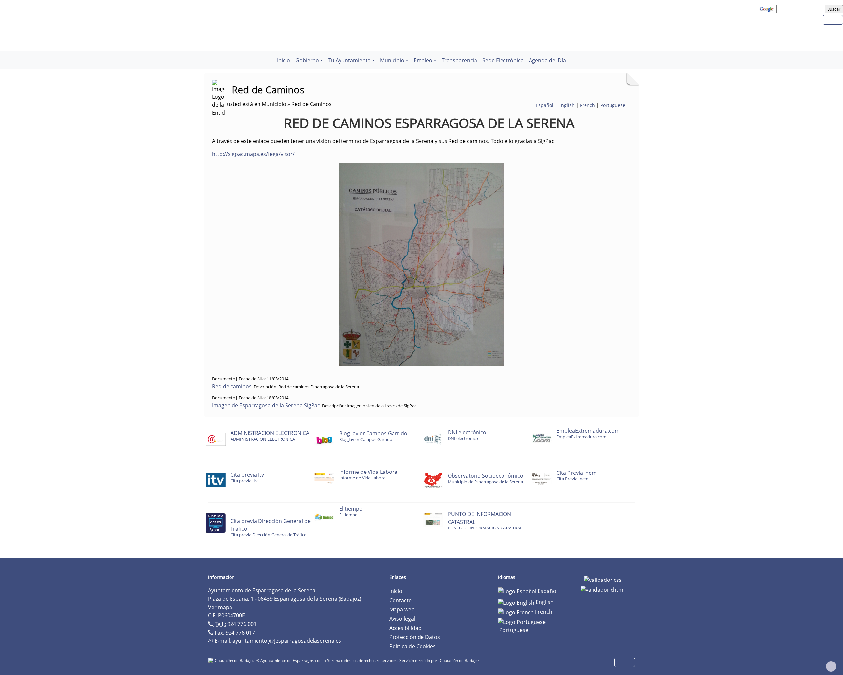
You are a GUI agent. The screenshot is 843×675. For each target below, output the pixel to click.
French (587, 105)
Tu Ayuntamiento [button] (349, 60)
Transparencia (459, 60)
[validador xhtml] (603, 589)
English (566, 105)
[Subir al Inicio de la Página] (831, 666)
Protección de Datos (414, 637)
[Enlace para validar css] (603, 579)
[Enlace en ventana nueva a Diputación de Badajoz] (232, 660)
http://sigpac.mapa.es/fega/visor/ (253, 154)
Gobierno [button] (307, 60)
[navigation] (801, 9)
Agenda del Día (547, 60)
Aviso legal (402, 618)
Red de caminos (232, 386)
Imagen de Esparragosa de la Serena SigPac (266, 405)
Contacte (400, 600)
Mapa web (402, 609)
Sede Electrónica (503, 60)
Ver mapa (220, 607)
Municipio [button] (392, 60)
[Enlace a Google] (767, 8)
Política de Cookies (412, 646)
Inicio (283, 60)
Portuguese (612, 105)
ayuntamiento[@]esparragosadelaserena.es (286, 640)
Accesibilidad (405, 628)
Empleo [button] (423, 60)
